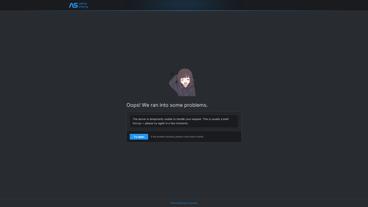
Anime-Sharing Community (184, 203)
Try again (139, 136)
